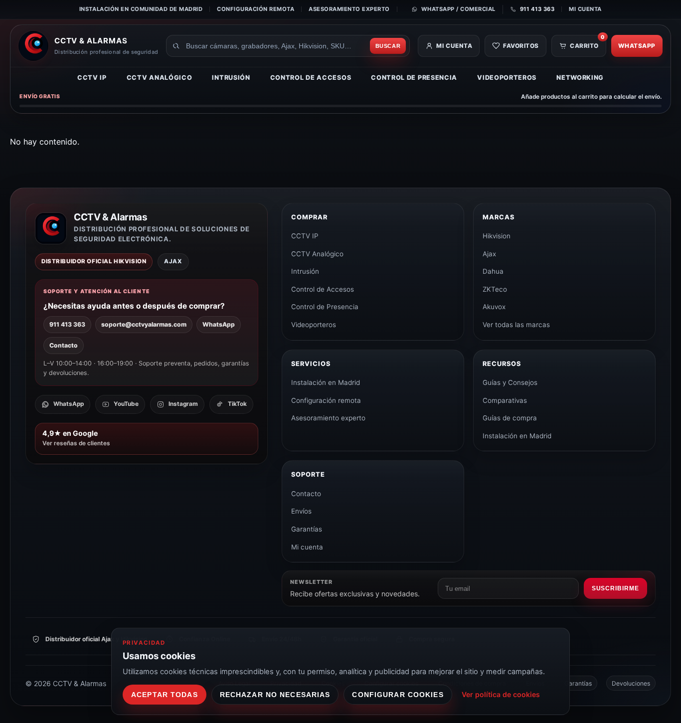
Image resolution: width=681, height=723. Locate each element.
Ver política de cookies (501, 694)
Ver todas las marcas (516, 325)
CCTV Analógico (159, 77)
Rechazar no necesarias (275, 695)
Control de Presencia (414, 77)
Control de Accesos (310, 77)
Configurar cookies (397, 695)
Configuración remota (255, 8)
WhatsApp (637, 45)
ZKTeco (495, 289)
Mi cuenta (585, 8)
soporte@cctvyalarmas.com (143, 324)
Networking (580, 77)
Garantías (306, 529)
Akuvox (494, 307)
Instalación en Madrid (325, 382)
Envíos (301, 511)
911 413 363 (67, 324)
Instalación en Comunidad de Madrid (140, 8)
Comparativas (505, 400)
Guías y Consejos (510, 382)
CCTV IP (92, 77)
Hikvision (497, 236)
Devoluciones (631, 683)
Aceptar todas (164, 695)
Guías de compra (510, 418)
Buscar (388, 46)
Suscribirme (615, 588)
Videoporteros (506, 77)
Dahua (493, 271)
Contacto (63, 345)
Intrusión (231, 77)
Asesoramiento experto (349, 8)
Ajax (489, 254)
